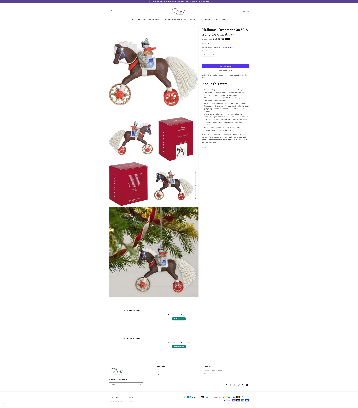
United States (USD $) (116, 401)
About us (160, 371)
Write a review (179, 319)
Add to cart (225, 61)
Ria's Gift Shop (235, 403)
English (131, 401)
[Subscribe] (141, 385)
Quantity (205, 51)
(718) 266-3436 (216, 371)
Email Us (207, 373)
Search (159, 374)
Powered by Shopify (244, 403)
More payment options (225, 70)
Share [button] (206, 147)
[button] (111, 11)
